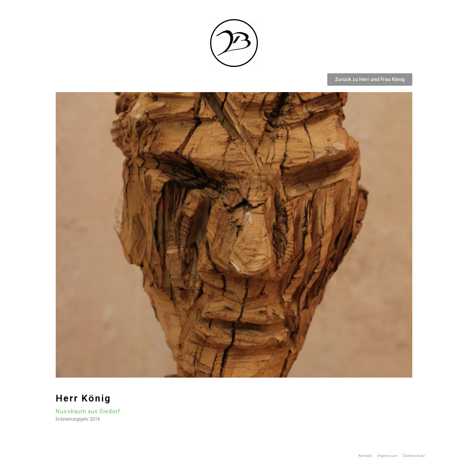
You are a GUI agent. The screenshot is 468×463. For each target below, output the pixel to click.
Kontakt (365, 455)
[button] (369, 79)
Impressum (387, 455)
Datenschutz (414, 455)
